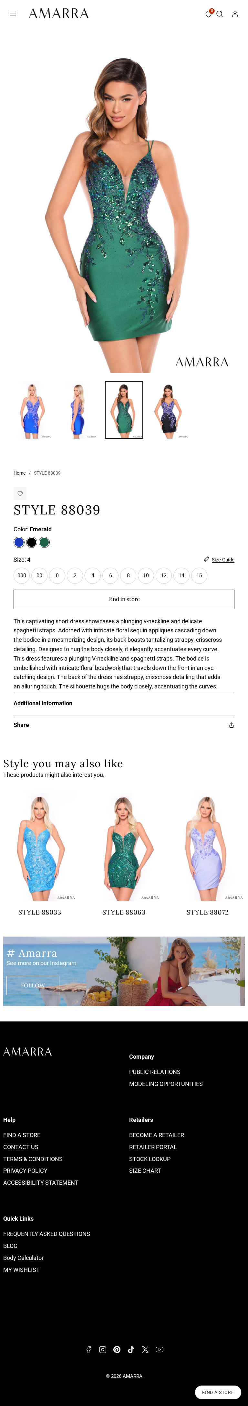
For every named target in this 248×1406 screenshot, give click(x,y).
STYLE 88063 (124, 912)
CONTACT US (20, 1147)
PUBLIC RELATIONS (155, 1071)
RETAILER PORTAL (153, 1147)
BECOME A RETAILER (156, 1135)
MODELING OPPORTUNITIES (166, 1083)
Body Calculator (23, 1257)
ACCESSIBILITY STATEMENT (40, 1182)
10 (148, 578)
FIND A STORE (21, 1135)
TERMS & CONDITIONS (33, 1159)
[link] (235, 14)
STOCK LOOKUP (149, 1159)
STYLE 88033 (39, 912)
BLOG (10, 1245)
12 (166, 578)
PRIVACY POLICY (25, 1170)
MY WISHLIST (21, 1269)
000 (23, 578)
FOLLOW (33, 985)
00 (41, 578)
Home (20, 473)
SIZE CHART (145, 1170)
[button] (13, 14)
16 (201, 578)
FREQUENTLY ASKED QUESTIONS (46, 1233)
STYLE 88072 (208, 912)
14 (184, 578)
